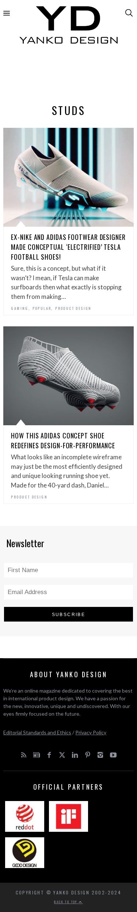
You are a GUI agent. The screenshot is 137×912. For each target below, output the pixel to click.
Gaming (19, 308)
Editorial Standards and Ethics (37, 732)
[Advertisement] (69, 75)
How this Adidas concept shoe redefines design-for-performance (63, 440)
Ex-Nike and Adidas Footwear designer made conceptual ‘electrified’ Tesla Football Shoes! (68, 247)
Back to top (66, 902)
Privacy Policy (90, 732)
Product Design (73, 308)
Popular (42, 308)
